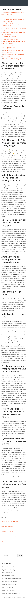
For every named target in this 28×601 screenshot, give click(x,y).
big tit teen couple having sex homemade (12, 570)
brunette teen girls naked (8, 590)
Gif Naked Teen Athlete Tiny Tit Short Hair (12, 536)
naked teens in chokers (8, 587)
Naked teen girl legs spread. (10, 36)
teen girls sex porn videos (8, 575)
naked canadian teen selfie (9, 584)
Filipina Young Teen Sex (7, 531)
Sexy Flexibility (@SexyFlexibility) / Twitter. (13, 59)
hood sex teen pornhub (8, 567)
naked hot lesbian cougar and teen (11, 593)
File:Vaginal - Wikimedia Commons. (11, 17)
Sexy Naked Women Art (7, 526)
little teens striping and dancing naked (11, 578)
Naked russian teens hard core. (10, 39)
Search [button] (20, 555)
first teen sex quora (7, 572)
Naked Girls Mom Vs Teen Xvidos (9, 521)
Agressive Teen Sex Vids (7, 541)
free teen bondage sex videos (9, 581)
